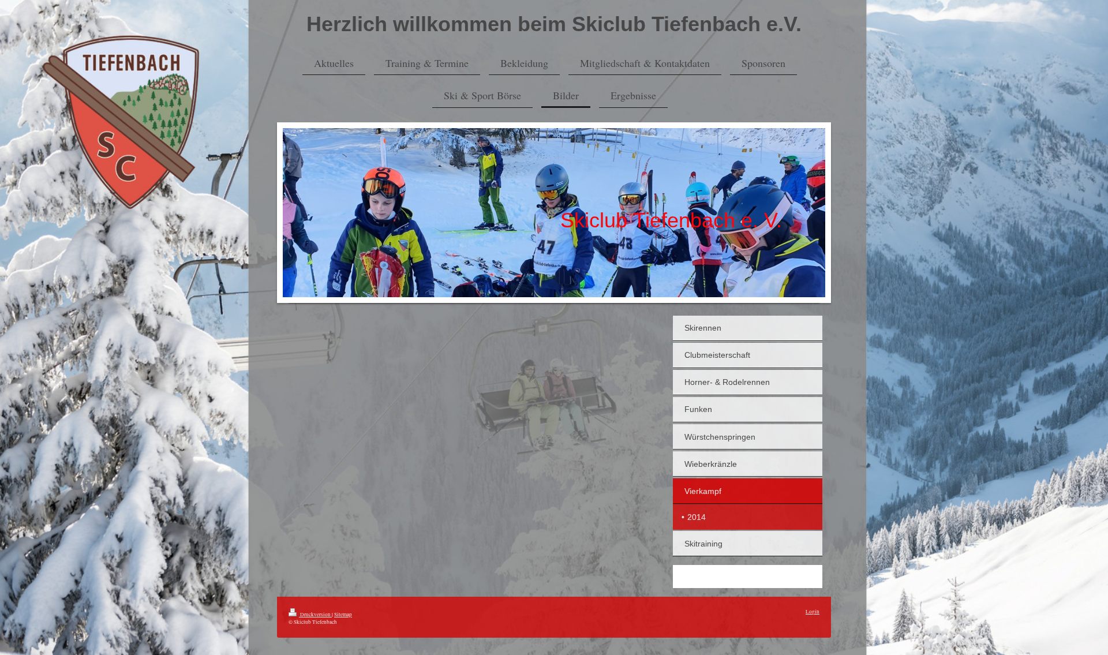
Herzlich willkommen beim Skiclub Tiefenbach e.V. (554, 24)
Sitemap (343, 614)
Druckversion (315, 614)
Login (812, 611)
